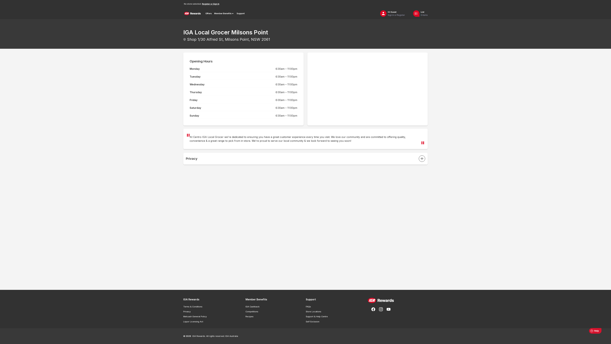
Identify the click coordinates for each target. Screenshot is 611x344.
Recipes (249, 316)
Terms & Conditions (192, 306)
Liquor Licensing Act (193, 321)
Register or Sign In (210, 4)
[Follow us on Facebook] (373, 309)
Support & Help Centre (317, 316)
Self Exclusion (312, 321)
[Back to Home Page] (192, 14)
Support (241, 13)
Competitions (252, 311)
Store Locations (313, 311)
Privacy (187, 311)
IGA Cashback (253, 306)
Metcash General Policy (195, 316)
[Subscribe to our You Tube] (388, 309)
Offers (208, 13)
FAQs (308, 306)
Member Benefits (223, 13)
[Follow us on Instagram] (381, 309)
